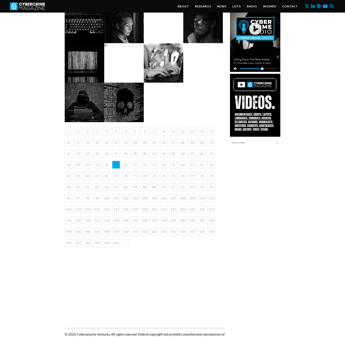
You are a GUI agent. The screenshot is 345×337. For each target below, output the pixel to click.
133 (116, 220)
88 (144, 187)
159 (211, 232)
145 (78, 232)
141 (192, 220)
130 (87, 220)
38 (125, 154)
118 (125, 209)
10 (163, 131)
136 (144, 220)
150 (125, 232)
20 (106, 142)
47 (211, 154)
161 (78, 243)
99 (97, 198)
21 (116, 142)
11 (173, 131)
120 (144, 209)
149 (116, 232)
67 (97, 176)
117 (116, 209)
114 (87, 209)
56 (144, 165)
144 (68, 232)
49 (78, 165)
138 (163, 220)
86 (125, 187)
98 (87, 198)
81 (78, 187)
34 (87, 154)
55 (135, 165)
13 (192, 131)
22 (125, 142)
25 (154, 142)
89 (154, 187)
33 (78, 154)
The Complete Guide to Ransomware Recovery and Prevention (203, 30)
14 (202, 131)
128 (68, 220)
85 (116, 187)
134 (125, 220)
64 (68, 176)
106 (163, 198)
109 (192, 198)
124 (182, 209)
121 (154, 209)
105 (154, 198)
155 (173, 232)
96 (68, 198)
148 (106, 232)
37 (116, 154)
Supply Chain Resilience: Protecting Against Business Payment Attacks (84, 30)
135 (135, 220)
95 (211, 187)
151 (135, 232)
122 (163, 209)
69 (116, 176)
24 (144, 142)
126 (201, 209)
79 (211, 176)
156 (182, 232)
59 (173, 165)
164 (106, 243)
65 (78, 176)
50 (87, 165)
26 (163, 142)
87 (135, 187)
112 (68, 209)
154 (163, 232)
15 (211, 131)
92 (183, 187)
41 (154, 154)
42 (163, 154)
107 (173, 198)
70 (125, 176)
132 (106, 220)
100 (106, 198)
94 (202, 187)
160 (68, 243)
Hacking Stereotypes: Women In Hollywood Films (123, 24)
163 (97, 243)
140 (182, 220)
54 (125, 165)
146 (87, 232)
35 (97, 154)
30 (202, 142)
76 (183, 176)
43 (173, 154)
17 (78, 142)
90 (163, 187)
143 (211, 220)
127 (211, 209)
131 (97, 220)
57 (154, 165)
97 (78, 198)
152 (144, 232)
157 (192, 232)
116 (106, 209)
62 (202, 165)
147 (97, 232)
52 (106, 165)
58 (163, 165)
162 (87, 243)
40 (144, 154)
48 (68, 165)
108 (182, 198)
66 (87, 176)
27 (173, 142)
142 (201, 220)
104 (144, 198)
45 (192, 154)
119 (135, 209)
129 (78, 220)
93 (192, 187)
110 (201, 198)
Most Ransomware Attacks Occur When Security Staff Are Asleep (84, 109)
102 (125, 198)
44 (183, 154)
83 (97, 187)
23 (135, 142)
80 (68, 187)
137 (154, 220)
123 (173, 209)
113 (78, 209)
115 (97, 209)
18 (87, 142)
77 (192, 176)
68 (106, 176)
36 (106, 154)
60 (183, 165)
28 (183, 142)
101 (116, 198)
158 (201, 232)
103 (135, 198)
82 (87, 187)
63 (211, 165)
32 (68, 154)
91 (173, 187)
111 (211, 198)
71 (135, 176)
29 (192, 142)
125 (192, 209)
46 (202, 154)
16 (68, 142)
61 (192, 165)
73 (154, 176)
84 (106, 187)
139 (173, 220)
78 (202, 176)
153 (154, 232)
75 (173, 176)
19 (97, 142)
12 (183, 131)
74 (163, 176)
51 (97, 165)
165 (116, 243)
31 (211, 142)
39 (135, 154)
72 (144, 176)
